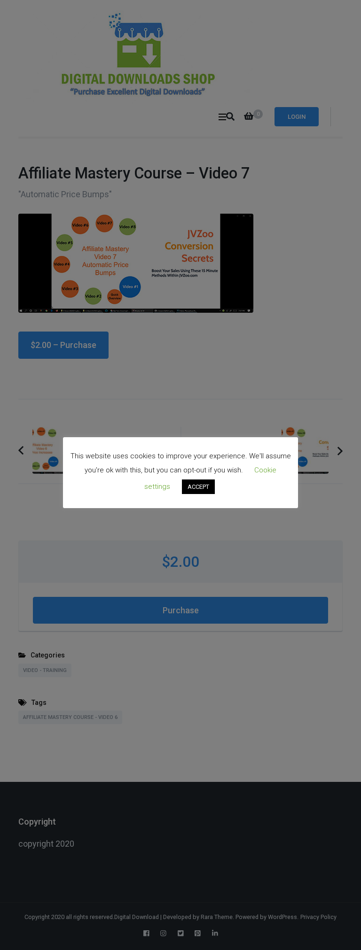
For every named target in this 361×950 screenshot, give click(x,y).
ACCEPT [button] (198, 486)
